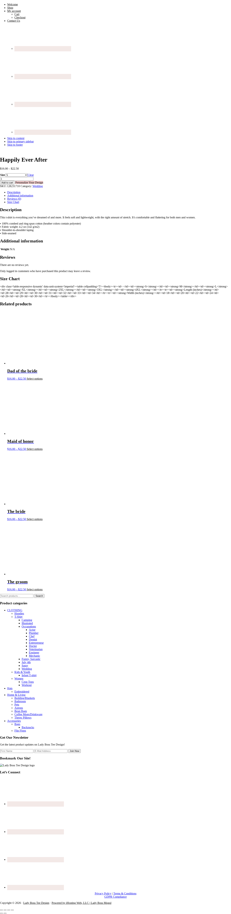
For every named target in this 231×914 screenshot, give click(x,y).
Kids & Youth (22, 672)
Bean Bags (20, 711)
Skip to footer (15, 144)
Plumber (33, 633)
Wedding (37, 186)
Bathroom (20, 701)
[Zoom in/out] (1, 910)
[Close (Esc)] (12, 910)
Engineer (34, 652)
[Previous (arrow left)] (1, 913)
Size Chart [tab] (13, 202)
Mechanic (34, 655)
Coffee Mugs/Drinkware (28, 714)
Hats (9, 688)
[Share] (8, 910)
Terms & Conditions (124, 893)
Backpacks (28, 727)
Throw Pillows (22, 717)
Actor (32, 629)
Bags (17, 724)
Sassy (25, 665)
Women (18, 678)
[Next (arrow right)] (5, 913)
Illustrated (27, 623)
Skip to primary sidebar (20, 141)
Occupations (29, 626)
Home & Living (16, 694)
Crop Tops (28, 681)
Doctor (33, 646)
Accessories (14, 720)
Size (2, 174)
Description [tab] (13, 192)
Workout (27, 685)
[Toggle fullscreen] (5, 910)
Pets (16, 704)
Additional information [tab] (20, 195)
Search (39, 596)
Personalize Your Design (29, 182)
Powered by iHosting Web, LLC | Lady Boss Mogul (81, 902)
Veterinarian (36, 649)
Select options (35, 378)
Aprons (18, 707)
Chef (31, 636)
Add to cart (7, 182)
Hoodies (19, 613)
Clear (31, 174)
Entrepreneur (36, 642)
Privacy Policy (103, 893)
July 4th (26, 662)
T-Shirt (18, 616)
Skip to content (15, 138)
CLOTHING (14, 610)
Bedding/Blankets (24, 698)
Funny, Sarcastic (31, 659)
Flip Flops (20, 730)
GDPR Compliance (115, 896)
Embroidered (21, 691)
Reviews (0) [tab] (14, 198)
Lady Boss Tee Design (36, 902)
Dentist (33, 639)
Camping (27, 620)
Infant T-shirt (29, 675)
